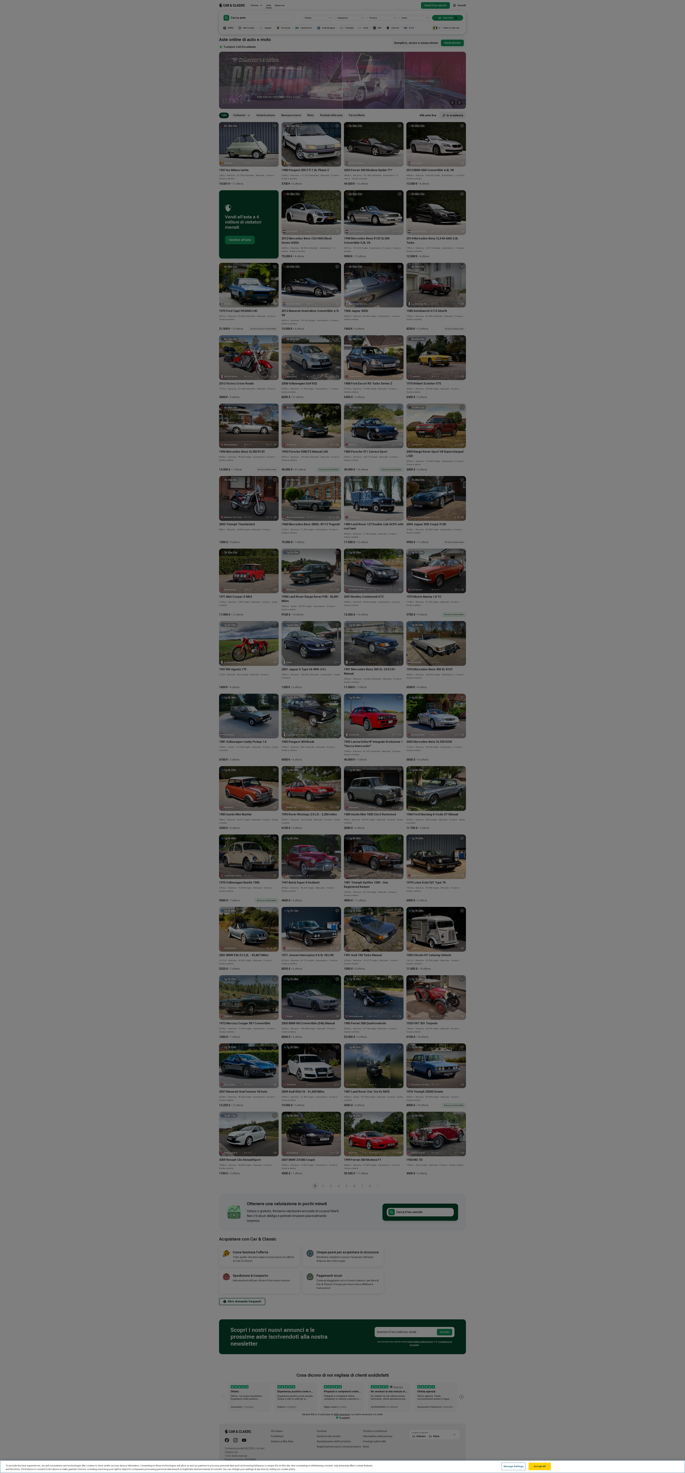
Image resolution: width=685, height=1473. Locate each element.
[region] (342, 1466)
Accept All (540, 1466)
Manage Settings (514, 1466)
